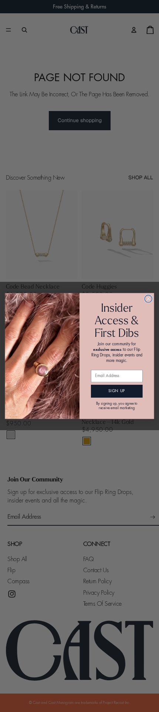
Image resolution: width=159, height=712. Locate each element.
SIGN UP (116, 391)
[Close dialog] (148, 299)
